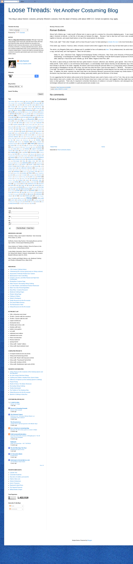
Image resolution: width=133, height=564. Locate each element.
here (107, 49)
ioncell (17, 145)
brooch (12, 119)
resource (17, 176)
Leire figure (33, 150)
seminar (10, 182)
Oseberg (10, 169)
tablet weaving (25, 189)
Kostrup (27, 149)
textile (18, 190)
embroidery (39, 131)
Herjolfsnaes (11, 141)
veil (16, 196)
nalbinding (25, 163)
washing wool (20, 200)
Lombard (41, 152)
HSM (32, 143)
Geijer (22, 136)
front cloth (36, 134)
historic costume (37, 141)
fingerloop (10, 134)
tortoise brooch (30, 192)
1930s (20, 105)
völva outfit (41, 198)
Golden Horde (20, 138)
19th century (32, 105)
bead (21, 112)
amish (19, 106)
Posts (12, 506)
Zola (33, 203)
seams (27, 180)
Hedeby (38, 140)
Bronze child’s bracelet (16, 410)
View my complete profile (24, 63)
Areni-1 (37, 110)
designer (23, 128)
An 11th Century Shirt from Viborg (19, 375)
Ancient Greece (27, 106)
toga (23, 192)
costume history (28, 124)
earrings (23, 129)
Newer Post (53, 146)
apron (9, 110)
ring (29, 176)
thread (10, 192)
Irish (23, 145)
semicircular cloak (36, 180)
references (39, 175)
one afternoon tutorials (25, 168)
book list (19, 115)
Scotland (20, 180)
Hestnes (20, 141)
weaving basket (38, 200)
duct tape (10, 129)
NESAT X (24, 164)
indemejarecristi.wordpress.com (20, 460)
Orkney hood (38, 168)
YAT (20, 203)
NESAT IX (60, 89)
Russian (10, 178)
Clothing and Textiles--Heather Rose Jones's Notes (24, 377)
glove (40, 136)
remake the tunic (113, 42)
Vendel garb (28, 196)
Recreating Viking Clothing (17, 386)
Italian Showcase (26, 147)
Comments (14, 509)
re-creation (24, 175)
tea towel (12, 190)
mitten (39, 161)
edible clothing (38, 129)
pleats (9, 171)
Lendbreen (41, 150)
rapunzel (17, 175)
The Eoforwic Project (16, 414)
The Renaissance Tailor (16, 304)
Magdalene (39, 154)
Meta (24, 161)
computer (31, 122)
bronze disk (41, 117)
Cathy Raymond (24, 61)
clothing (21, 122)
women (37, 201)
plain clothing (38, 169)
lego (27, 150)
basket (16, 112)
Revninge (23, 176)
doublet (40, 128)
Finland (17, 134)
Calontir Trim (13, 472)
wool (42, 201)
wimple (26, 201)
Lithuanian (33, 152)
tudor (21, 194)
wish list (32, 201)
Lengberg (13, 152)
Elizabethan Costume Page (17, 281)
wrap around (13, 203)
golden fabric (11, 138)
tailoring (34, 189)
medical (35, 157)
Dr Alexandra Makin (16, 454)
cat (20, 121)
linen (26, 152)
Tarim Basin (41, 189)
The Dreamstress (15, 422)
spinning (37, 185)
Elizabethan (31, 131)
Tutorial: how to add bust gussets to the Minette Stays (24, 423)
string (11, 189)
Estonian (22, 133)
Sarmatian (32, 178)
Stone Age (41, 187)
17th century (36, 103)
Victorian (15, 198)
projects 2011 (16, 173)
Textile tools (26, 190)
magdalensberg (12, 155)
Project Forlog (14, 382)
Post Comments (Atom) (64, 150)
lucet (16, 154)
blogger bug (24, 113)
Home (103, 146)
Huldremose (41, 143)
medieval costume (33, 159)
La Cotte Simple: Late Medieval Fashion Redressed (24, 285)
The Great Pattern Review (17, 302)
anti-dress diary (21, 108)
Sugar (16, 189)
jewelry (40, 147)
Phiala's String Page (15, 294)
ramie (11, 175)
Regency (10, 176)
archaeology (28, 110)
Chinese (36, 121)
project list (25, 171)
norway (36, 166)
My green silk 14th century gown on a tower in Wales (23, 429)
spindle (30, 185)
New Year (30, 166)
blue (30, 113)
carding (16, 121)
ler (18, 152)
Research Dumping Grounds (18, 408)
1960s (25, 105)
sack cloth (16, 178)
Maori (19, 157)
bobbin (34, 113)
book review (26, 115)
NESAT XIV (19, 166)
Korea (20, 148)
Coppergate (39, 122)
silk (20, 183)
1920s (15, 105)
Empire (10, 133)
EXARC (34, 133)
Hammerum (25, 140)
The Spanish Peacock (16, 487)
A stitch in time (14, 402)
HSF (25, 143)
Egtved (17, 131)
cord (9, 124)
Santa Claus (24, 178)
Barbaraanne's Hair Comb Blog (19, 275)
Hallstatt (18, 140)
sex (30, 182)
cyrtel (17, 126)
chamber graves (28, 121)
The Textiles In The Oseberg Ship (19, 390)
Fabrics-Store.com (15, 479)
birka (13, 113)
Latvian (16, 150)
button (56, 89)
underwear (39, 194)
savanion (39, 178)
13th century (20, 101)
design (17, 128)
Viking (29, 198)
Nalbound (13, 442)
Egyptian (23, 131)
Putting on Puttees (15, 296)
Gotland (32, 138)
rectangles (31, 175)
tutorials (32, 194)
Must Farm (17, 162)
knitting (15, 148)
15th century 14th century (14, 103)
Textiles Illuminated (15, 388)
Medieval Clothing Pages (17, 292)
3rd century (41, 105)
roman (65, 89)
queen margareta (39, 173)
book (11, 115)
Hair (11, 140)
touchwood (39, 192)
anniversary (11, 108)
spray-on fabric (27, 187)
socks (12, 185)
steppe (35, 187)
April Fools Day (38, 108)
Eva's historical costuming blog (19, 428)
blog (18, 113)
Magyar (19, 155)
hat (32, 140)
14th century (28, 101)
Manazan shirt (40, 155)
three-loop (16, 192)
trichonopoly (16, 194)
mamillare (25, 155)
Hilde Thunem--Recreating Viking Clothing (22, 283)
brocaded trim (22, 117)
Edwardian (10, 131)
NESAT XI (31, 164)
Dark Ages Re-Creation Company (29, 126)
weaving (29, 200)
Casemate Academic (16, 474)
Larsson (10, 150)
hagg (42, 138)
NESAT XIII (11, 166)
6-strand (13, 106)
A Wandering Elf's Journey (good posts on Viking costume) (26, 271)
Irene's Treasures (15, 483)
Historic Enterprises (15, 481)
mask (23, 157)
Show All (42, 465)
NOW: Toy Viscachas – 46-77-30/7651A (20, 443)
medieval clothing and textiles (18, 159)
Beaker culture (28, 112)
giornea (35, 136)
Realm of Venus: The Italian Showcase (21, 384)
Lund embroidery (24, 154)
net (25, 166)
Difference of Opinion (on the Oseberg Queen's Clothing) (26, 379)
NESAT (10, 164)
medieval (41, 157)
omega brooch (12, 168)
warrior (13, 200)
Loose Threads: (63, 10)
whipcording (20, 201)
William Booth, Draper (16, 489)
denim (40, 126)
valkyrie (10, 195)
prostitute (24, 173)
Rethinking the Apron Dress (17, 449)
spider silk (23, 185)
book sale (35, 115)
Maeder (32, 154)
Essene (16, 133)
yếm (24, 203)
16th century (26, 103)
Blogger (89, 540)
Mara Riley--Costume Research (19, 290)
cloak (15, 122)
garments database (13, 136)
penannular (24, 169)
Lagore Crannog (36, 149)
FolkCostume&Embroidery (18, 434)
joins (9, 148)
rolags (33, 176)
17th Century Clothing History (18, 269)
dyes (17, 129)
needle (32, 162)
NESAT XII (39, 164)
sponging (14, 187)
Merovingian (16, 161)
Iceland (12, 145)
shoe (9, 183)
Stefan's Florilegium (15, 298)
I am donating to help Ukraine (17, 461)
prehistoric (17, 171)
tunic (26, 194)
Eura (28, 133)
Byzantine (31, 119)
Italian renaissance (15, 147)
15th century (37, 101)
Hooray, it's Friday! (15, 404)
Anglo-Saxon (38, 106)
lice (22, 152)
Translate (22, 32)
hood (20, 143)
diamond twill (31, 128)
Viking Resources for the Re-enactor (20, 307)
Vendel (21, 195)
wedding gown (11, 201)
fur (41, 134)
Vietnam (22, 198)
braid (15, 117)
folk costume (28, 134)
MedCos (28, 157)
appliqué (29, 108)
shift (40, 182)
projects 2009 (33, 171)
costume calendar (17, 124)
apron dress (18, 110)
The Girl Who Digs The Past (18, 448)
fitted (22, 134)
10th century (11, 101)
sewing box (24, 182)
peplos (31, 169)
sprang (20, 187)
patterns (17, 169)
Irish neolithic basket (31, 145)
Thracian (40, 190)
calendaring (41, 119)
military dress (31, 161)
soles (17, 185)
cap (11, 121)
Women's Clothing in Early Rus (18, 394)
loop (11, 154)
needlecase (39, 162)
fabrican (40, 133)
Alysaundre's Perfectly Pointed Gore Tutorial (22, 273)
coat (26, 122)
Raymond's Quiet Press (16, 485)
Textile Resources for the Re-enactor (20, 300)
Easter (29, 129)
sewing (16, 182)
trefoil (9, 194)
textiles (33, 190)
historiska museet (12, 143)
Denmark (10, 128)
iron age (41, 145)
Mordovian (10, 162)
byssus (24, 119)
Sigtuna (15, 183)
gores (26, 138)
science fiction (11, 180)
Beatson (36, 112)
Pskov (30, 173)
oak (41, 166)
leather (22, 150)
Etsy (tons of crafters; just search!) (19, 477)
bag (11, 112)
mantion (12, 157)
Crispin (36, 124)
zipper (28, 203)
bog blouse (41, 113)
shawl (34, 182)
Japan (34, 147)
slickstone (41, 183)
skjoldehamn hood (31, 183)
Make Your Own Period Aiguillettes (19, 287)
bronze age (31, 117)
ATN (42, 110)
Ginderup (28, 136)
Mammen (32, 155)
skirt (24, 183)
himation (26, 142)
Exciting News (14, 455)
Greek (37, 138)
